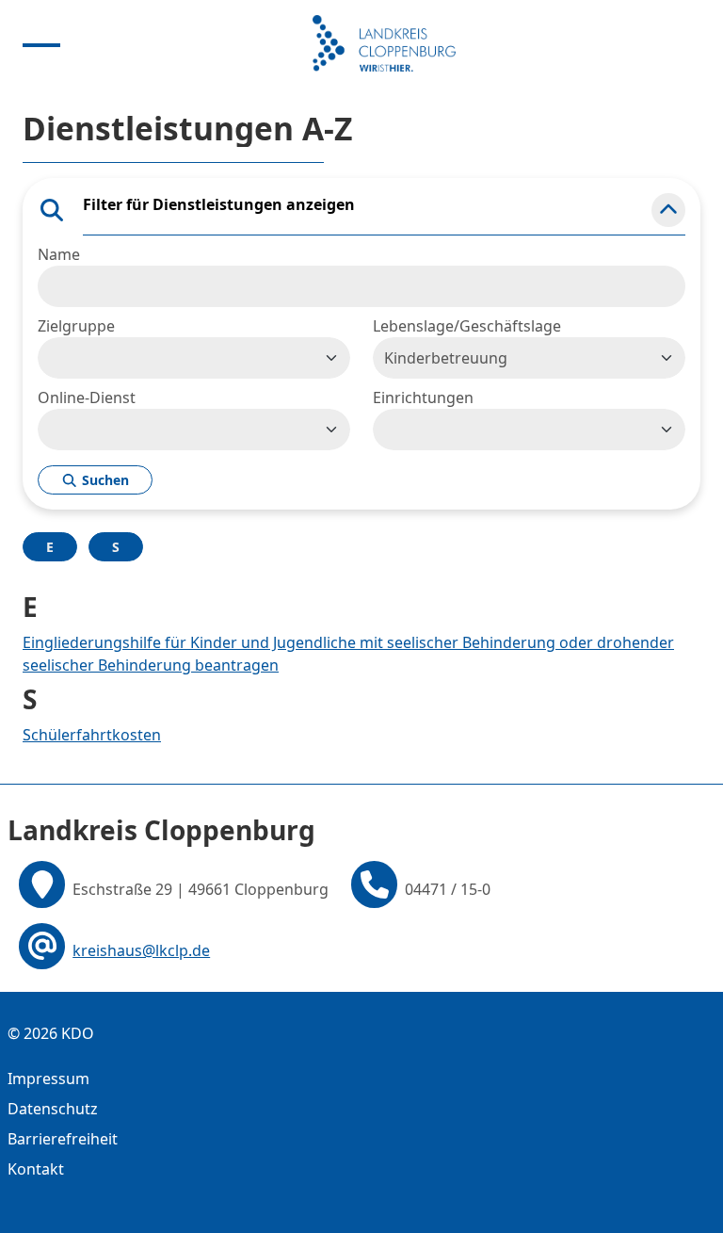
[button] (668, 210)
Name (59, 254)
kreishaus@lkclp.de (141, 950)
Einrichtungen (423, 397)
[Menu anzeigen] (41, 43)
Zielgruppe (76, 326)
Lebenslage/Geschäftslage (467, 326)
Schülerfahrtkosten (92, 734)
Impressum (48, 1078)
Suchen (103, 480)
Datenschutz (53, 1108)
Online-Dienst (87, 397)
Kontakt (36, 1169)
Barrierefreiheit (63, 1138)
